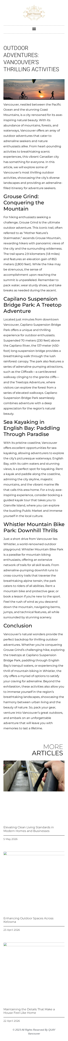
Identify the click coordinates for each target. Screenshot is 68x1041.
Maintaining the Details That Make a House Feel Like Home (29, 1011)
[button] (34, 29)
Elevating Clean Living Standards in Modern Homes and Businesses (28, 829)
